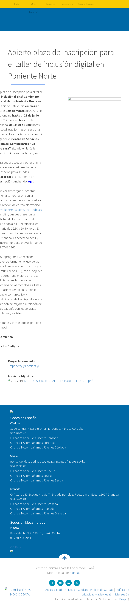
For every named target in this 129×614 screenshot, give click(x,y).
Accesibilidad (53, 590)
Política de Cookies (76, 590)
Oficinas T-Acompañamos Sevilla (31, 476)
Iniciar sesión (121, 594)
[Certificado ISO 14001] (20, 592)
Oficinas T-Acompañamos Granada (32, 509)
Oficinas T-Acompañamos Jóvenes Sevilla (36, 480)
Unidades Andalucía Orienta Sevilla (32, 471)
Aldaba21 (76, 573)
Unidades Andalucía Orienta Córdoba (34, 438)
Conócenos (50, 4)
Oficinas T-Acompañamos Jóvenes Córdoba (38, 447)
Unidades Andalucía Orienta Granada (34, 504)
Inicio (16, 4)
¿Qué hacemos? (33, 5)
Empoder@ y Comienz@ (23, 366)
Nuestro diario (67, 4)
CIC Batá (15, 547)
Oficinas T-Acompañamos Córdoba (32, 443)
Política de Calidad (102, 590)
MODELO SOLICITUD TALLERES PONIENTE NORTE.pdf (58, 381)
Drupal (123, 599)
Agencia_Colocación (85, 4)
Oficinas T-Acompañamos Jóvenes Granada (38, 513)
